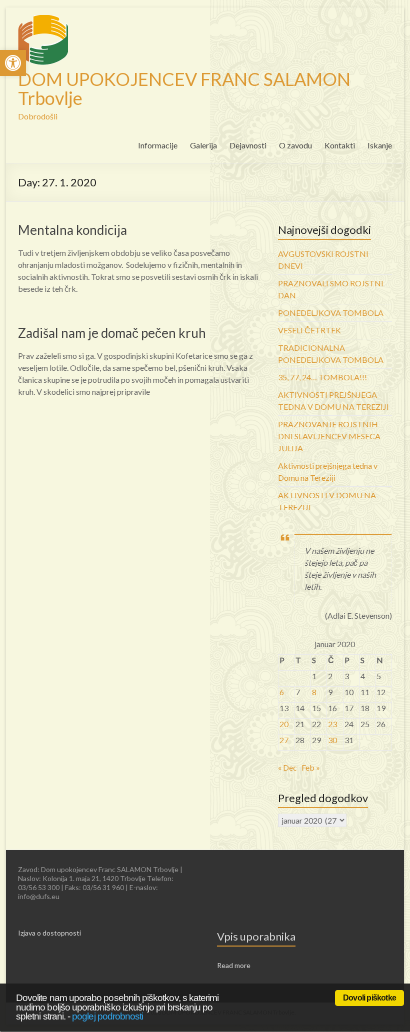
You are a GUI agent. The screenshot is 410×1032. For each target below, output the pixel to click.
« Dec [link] (287, 767)
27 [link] (284, 740)
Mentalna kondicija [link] (72, 230)
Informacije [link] (158, 145)
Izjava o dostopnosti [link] (49, 933)
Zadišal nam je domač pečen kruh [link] (112, 333)
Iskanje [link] (380, 145)
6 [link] (282, 692)
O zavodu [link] (295, 145)
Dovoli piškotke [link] (369, 998)
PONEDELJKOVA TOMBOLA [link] (331, 312)
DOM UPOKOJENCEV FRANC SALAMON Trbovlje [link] (184, 88)
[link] (13, 63)
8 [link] (314, 692)
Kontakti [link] (339, 145)
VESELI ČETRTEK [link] (309, 330)
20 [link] (284, 724)
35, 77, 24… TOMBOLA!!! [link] (322, 377)
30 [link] (332, 740)
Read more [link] (233, 965)
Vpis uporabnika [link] (256, 936)
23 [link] (332, 724)
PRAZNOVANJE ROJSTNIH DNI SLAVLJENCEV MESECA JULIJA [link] (329, 436)
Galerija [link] (203, 145)
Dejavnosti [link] (248, 145)
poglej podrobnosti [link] (107, 1016)
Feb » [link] (311, 767)
